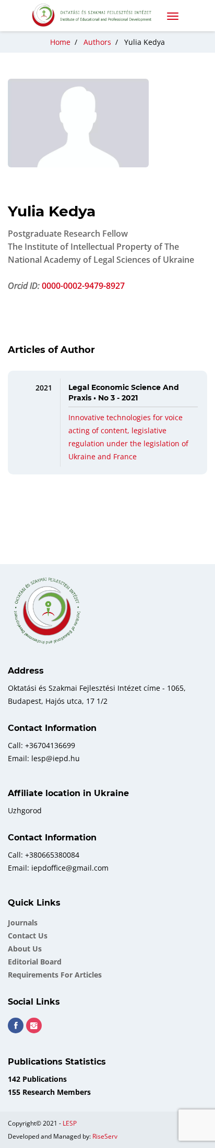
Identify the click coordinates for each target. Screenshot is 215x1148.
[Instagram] (34, 1025)
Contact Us (27, 936)
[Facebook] (15, 1025)
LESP (70, 1123)
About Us (25, 949)
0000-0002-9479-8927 (83, 285)
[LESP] (96, 15)
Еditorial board (35, 962)
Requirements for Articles (55, 975)
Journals (23, 922)
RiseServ (104, 1136)
